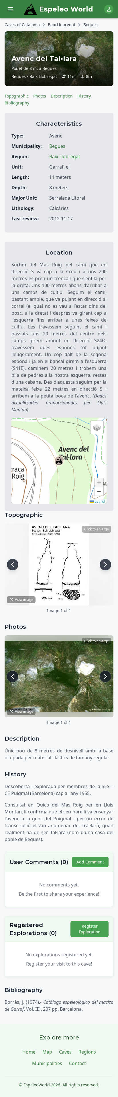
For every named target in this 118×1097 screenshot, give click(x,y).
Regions (87, 1052)
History (84, 96)
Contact (77, 1063)
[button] (59, 461)
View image (24, 599)
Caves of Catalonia (22, 24)
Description (62, 96)
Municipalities (47, 1063)
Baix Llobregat (61, 24)
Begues (90, 24)
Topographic (17, 96)
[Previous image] (12, 564)
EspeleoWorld (36, 1085)
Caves (65, 1052)
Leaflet (99, 501)
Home (29, 1052)
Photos (39, 96)
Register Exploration (90, 928)
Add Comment (90, 862)
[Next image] (105, 564)
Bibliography (17, 103)
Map (47, 1052)
